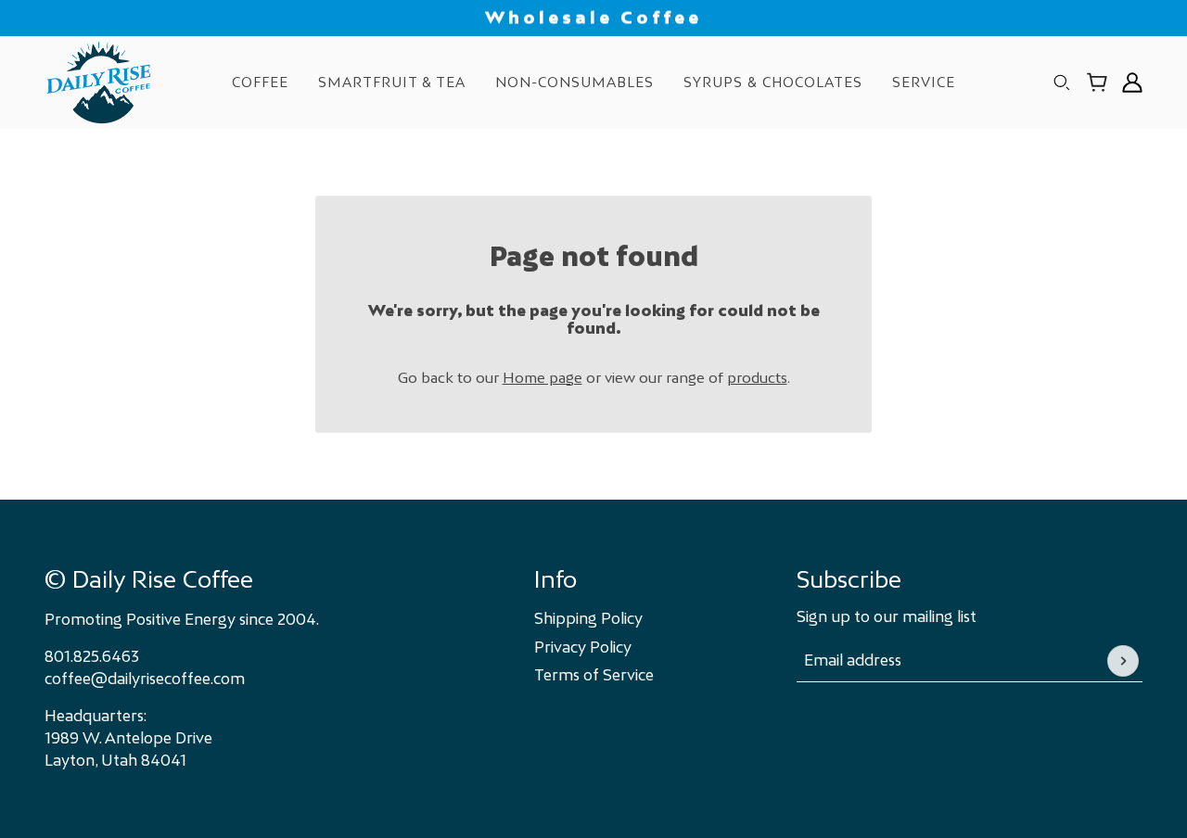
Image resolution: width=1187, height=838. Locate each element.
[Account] (1132, 82)
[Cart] (1097, 82)
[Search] (1062, 82)
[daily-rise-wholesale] (99, 82)
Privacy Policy (583, 647)
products (757, 377)
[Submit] (1123, 661)
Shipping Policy (588, 618)
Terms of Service (594, 675)
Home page (542, 377)
